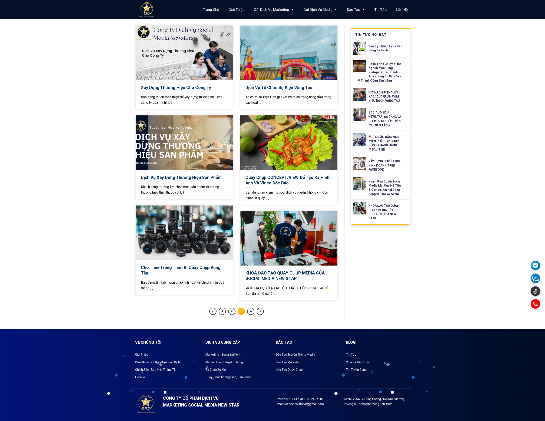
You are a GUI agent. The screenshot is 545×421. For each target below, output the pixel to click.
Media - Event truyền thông (224, 362)
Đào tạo (353, 9)
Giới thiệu (236, 9)
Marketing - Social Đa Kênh (223, 354)
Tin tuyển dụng (356, 369)
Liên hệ (402, 9)
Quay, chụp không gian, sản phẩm (228, 377)
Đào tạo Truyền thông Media (295, 354)
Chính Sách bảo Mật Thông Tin (155, 369)
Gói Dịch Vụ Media (318, 9)
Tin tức (380, 9)
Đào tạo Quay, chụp (289, 369)
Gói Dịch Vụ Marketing (271, 9)
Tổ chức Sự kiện (216, 369)
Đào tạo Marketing (288, 362)
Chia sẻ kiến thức (358, 362)
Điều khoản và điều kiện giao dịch (157, 362)
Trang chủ (211, 9)
